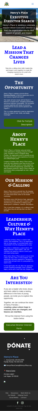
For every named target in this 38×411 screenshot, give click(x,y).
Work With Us (25, 393)
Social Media (13, 397)
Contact (24, 397)
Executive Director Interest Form (19, 327)
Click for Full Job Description (24, 123)
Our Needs (11, 395)
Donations (14, 393)
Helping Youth (23, 395)
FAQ (7, 393)
